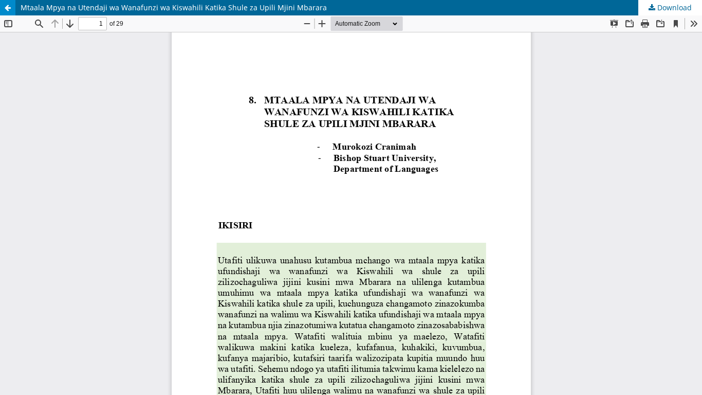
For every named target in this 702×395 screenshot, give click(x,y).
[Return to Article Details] (7, 7)
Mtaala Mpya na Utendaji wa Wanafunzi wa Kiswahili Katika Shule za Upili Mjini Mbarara (174, 7)
